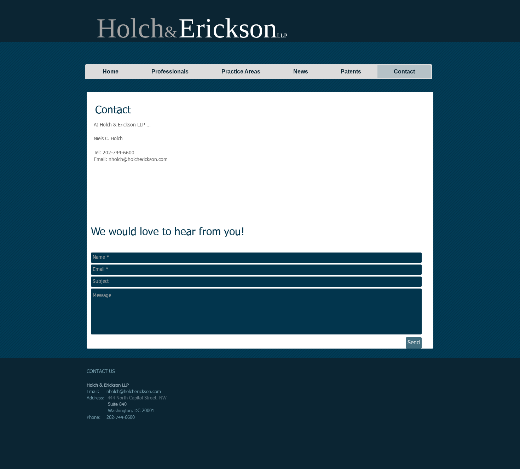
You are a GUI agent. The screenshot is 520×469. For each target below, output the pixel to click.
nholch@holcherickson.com (133, 392)
